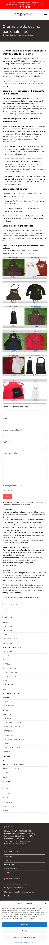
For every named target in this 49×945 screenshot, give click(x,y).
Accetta (24, 925)
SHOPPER (6, 756)
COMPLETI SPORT (10, 668)
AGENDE (6, 622)
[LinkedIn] (26, 7)
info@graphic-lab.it (17, 844)
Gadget (6, 810)
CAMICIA (6, 655)
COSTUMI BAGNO (10, 672)
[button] (45, 903)
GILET (5, 689)
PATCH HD (7, 718)
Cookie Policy (18, 942)
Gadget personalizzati (13, 888)
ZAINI (5, 777)
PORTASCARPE (9, 731)
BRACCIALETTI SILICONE (12, 647)
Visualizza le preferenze (24, 937)
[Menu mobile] (45, 14)
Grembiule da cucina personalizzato (19, 35)
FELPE (5, 681)
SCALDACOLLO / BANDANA (14, 739)
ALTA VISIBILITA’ (9, 626)
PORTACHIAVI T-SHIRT (11, 727)
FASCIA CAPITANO (10, 676)
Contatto (6, 798)
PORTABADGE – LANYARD (13, 722)
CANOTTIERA (8, 660)
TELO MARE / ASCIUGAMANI (13, 764)
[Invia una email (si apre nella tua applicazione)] (29, 7)
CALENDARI (7, 651)
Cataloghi (8, 896)
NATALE (6, 710)
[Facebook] (20, 7)
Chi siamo (6, 794)
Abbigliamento (8, 806)
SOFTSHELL (7, 752)
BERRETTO (7, 635)
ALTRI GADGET (8, 781)
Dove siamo (7, 802)
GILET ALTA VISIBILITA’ (11, 693)
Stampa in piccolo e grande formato (20, 892)
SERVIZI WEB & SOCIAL (12, 748)
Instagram (30, 253)
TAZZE (5, 760)
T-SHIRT (6, 773)
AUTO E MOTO (8, 630)
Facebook (19, 253)
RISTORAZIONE (9, 735)
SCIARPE (6, 743)
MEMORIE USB (8, 706)
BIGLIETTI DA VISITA (10, 639)
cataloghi (33, 580)
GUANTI (6, 702)
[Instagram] (23, 7)
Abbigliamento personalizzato (17, 884)
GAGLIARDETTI (8, 685)
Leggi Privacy (8, 490)
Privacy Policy (29, 942)
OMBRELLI (7, 714)
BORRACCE (7, 643)
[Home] (3, 35)
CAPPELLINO (8, 664)
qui (27, 543)
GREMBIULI (7, 697)
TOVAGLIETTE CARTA (11, 769)
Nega (24, 931)
